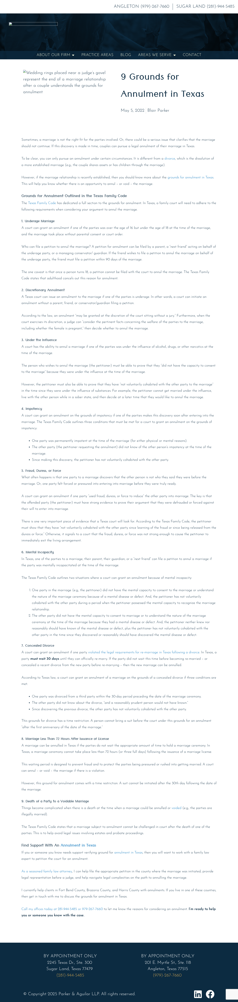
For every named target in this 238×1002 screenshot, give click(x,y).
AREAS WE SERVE (155, 55)
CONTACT (192, 55)
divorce (169, 158)
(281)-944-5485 (70, 975)
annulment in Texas (128, 852)
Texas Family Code (42, 203)
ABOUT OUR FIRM (53, 55)
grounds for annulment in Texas (190, 177)
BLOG (125, 55)
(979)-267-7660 (168, 975)
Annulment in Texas (78, 846)
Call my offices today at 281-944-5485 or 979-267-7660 (62, 909)
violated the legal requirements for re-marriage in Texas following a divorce (143, 652)
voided (176, 808)
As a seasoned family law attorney (46, 871)
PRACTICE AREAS (97, 55)
